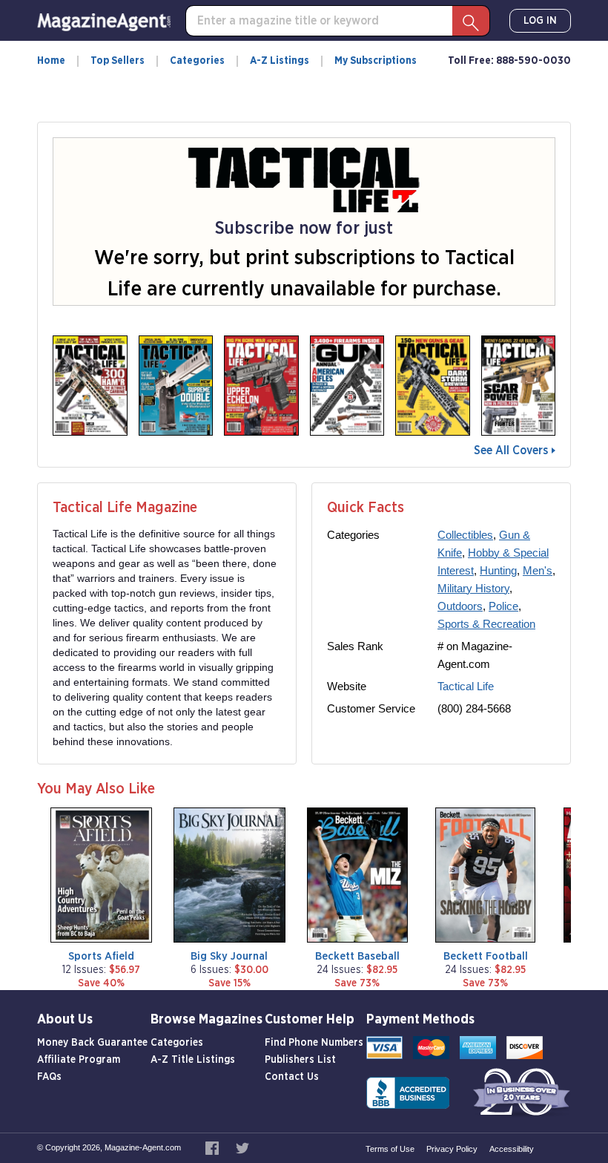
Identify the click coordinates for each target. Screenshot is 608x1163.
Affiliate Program (78, 1060)
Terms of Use (390, 1148)
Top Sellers (117, 61)
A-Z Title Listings (193, 1060)
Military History (473, 588)
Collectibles (465, 534)
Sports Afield (101, 956)
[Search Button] (470, 21)
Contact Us (292, 1077)
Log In (540, 21)
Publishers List (300, 1060)
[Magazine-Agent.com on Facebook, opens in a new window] (213, 1147)
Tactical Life (465, 686)
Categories (197, 61)
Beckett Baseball (357, 956)
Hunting (498, 570)
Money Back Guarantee (92, 1043)
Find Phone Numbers (314, 1043)
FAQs (49, 1077)
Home (51, 61)
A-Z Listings (279, 61)
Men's (537, 570)
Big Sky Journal (229, 956)
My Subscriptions (375, 61)
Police (503, 606)
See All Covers (511, 450)
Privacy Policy (452, 1148)
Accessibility (511, 1148)
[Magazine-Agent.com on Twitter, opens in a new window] (242, 1147)
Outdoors (460, 606)
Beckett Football (485, 956)
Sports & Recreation (486, 623)
